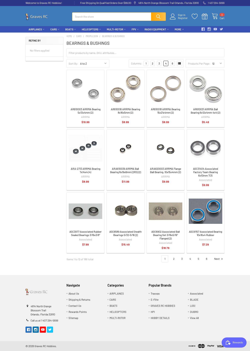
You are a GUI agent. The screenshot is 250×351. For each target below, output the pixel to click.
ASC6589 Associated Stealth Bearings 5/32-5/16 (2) (125, 233)
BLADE (194, 299)
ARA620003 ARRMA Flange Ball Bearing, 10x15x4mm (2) (165, 170)
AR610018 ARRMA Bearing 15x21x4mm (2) (165, 111)
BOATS (69, 29)
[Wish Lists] (197, 16)
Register (183, 18)
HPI (153, 311)
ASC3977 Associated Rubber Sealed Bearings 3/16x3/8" (85, 233)
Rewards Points (78, 311)
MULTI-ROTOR (115, 29)
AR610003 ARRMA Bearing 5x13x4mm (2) (86, 111)
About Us (74, 293)
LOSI (192, 305)
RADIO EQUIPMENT (155, 29)
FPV (134, 29)
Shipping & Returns (79, 299)
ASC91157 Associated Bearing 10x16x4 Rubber (205, 233)
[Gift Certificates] (207, 16)
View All (194, 317)
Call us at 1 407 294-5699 (44, 320)
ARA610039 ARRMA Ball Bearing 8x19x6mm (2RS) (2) (125, 170)
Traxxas (155, 293)
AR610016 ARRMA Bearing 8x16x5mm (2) (125, 111)
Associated (196, 293)
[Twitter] (221, 29)
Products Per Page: (199, 63)
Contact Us (75, 305)
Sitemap (73, 317)
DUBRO (194, 311)
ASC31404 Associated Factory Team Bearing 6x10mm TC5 (205, 172)
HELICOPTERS (90, 29)
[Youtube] (215, 29)
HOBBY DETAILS (160, 317)
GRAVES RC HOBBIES (163, 305)
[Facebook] (203, 29)
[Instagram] (209, 29)
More (178, 29)
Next (217, 258)
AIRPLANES (35, 29)
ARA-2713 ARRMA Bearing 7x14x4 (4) (85, 170)
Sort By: (73, 63)
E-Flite (155, 299)
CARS (53, 29)
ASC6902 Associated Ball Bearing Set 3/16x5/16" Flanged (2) (165, 235)
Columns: (136, 63)
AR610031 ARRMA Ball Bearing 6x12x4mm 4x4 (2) (205, 111)
